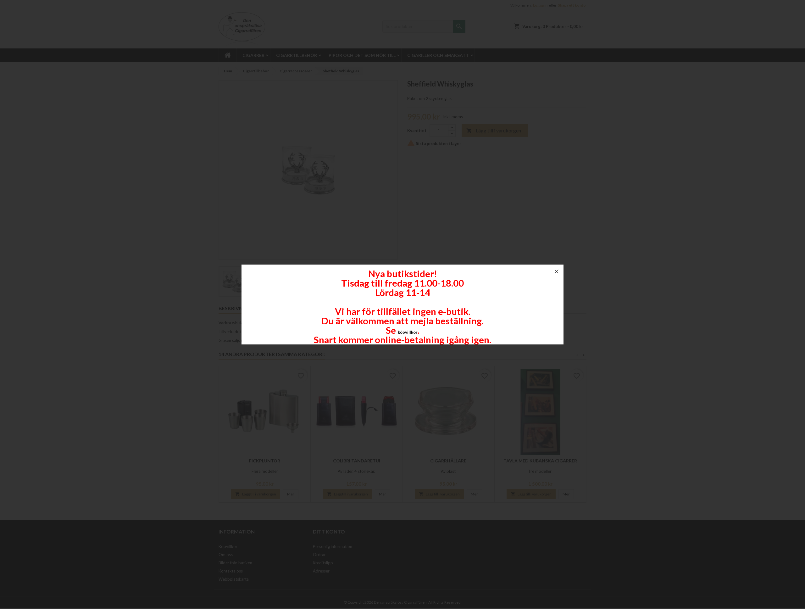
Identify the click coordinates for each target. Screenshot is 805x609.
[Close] (557, 271)
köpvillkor (408, 332)
